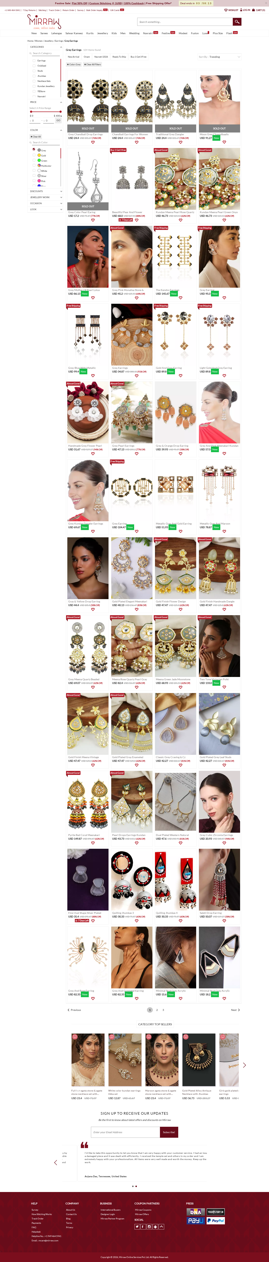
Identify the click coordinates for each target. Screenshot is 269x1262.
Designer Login (108, 1214)
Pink (43, 181)
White (44, 171)
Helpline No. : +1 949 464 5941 (46, 1236)
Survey (80, 10)
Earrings (42, 60)
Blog (68, 1218)
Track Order (54, 10)
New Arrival (73, 56)
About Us (70, 1209)
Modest (183, 33)
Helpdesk (36, 1231)
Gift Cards (116, 10)
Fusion (195, 33)
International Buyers (110, 1209)
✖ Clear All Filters (92, 64)
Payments (36, 1223)
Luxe (205, 33)
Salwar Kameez (74, 33)
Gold (43, 155)
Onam (87, 56)
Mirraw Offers (142, 1214)
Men (123, 33)
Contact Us (71, 1214)
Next (234, 1009)
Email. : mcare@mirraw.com (45, 1240)
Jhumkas (42, 76)
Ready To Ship (119, 56)
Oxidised (42, 65)
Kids (114, 33)
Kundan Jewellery (46, 86)
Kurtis (90, 33)
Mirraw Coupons (143, 1209)
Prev (56, 1162)
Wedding (134, 33)
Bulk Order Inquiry (94, 10)
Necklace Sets (44, 81)
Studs (40, 70)
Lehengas (56, 33)
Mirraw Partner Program (112, 1218)
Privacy (69, 1227)
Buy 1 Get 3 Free (138, 56)
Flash (231, 33)
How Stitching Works (42, 1214)
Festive (168, 33)
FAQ (34, 1227)
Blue (43, 186)
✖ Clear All (36, 136)
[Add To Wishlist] (93, 142)
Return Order (68, 10)
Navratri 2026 (101, 56)
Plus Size (218, 33)
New (34, 33)
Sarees (44, 33)
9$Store (41, 91)
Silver (43, 176)
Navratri (150, 33)
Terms (69, 1223)
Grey (43, 150)
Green (44, 160)
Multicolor (46, 165)
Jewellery (102, 33)
